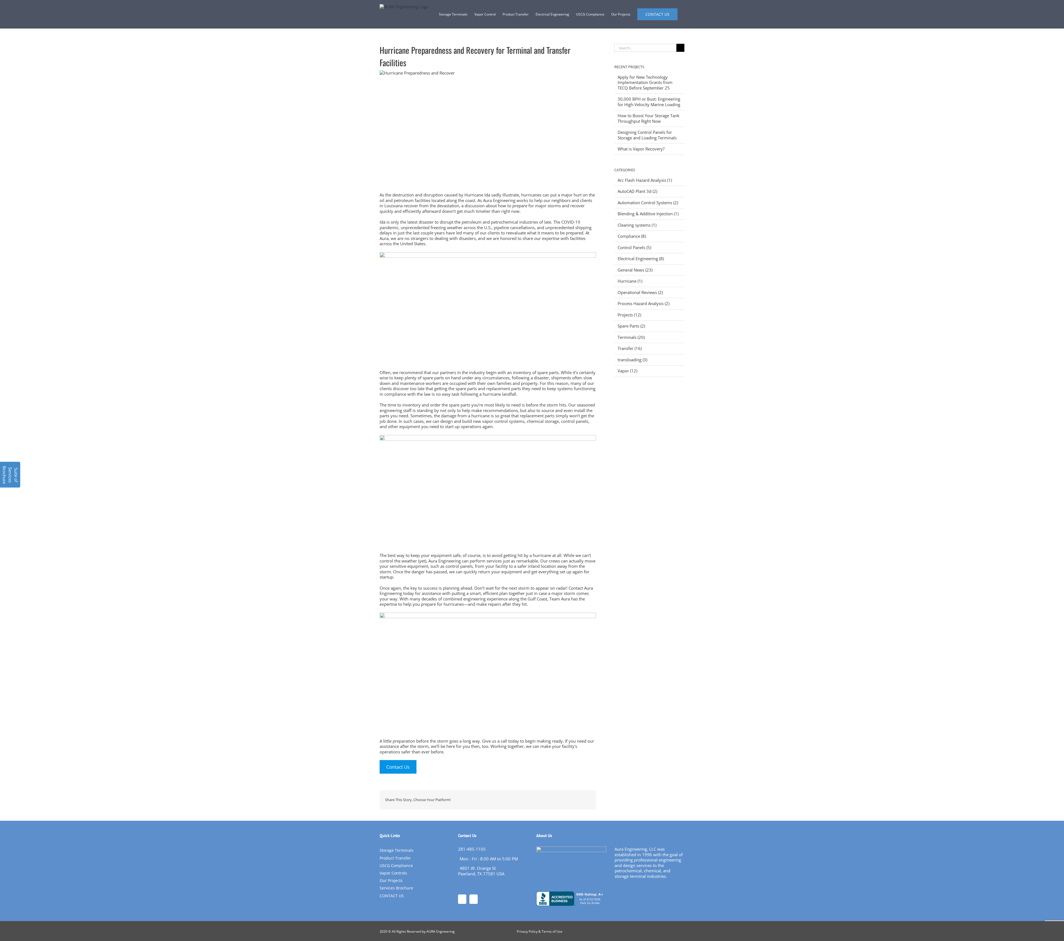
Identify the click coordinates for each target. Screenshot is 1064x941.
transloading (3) (632, 359)
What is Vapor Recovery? (641, 149)
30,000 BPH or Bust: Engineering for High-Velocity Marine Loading (649, 101)
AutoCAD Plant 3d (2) (637, 191)
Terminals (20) (631, 337)
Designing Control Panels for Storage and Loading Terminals (647, 134)
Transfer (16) (630, 348)
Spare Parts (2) (631, 326)
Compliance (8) (632, 236)
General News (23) (635, 270)
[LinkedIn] (473, 899)
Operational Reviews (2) (640, 292)
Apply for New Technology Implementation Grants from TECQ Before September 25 (645, 82)
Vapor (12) (627, 371)
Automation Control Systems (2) (648, 202)
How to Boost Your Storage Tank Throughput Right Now (648, 118)
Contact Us (398, 767)
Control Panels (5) (634, 247)
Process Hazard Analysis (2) (643, 303)
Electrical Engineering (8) (641, 258)
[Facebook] (462, 899)
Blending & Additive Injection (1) (648, 213)
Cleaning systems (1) (637, 225)
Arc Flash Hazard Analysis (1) (645, 180)
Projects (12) (629, 315)
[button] (10, 475)
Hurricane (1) (630, 281)
